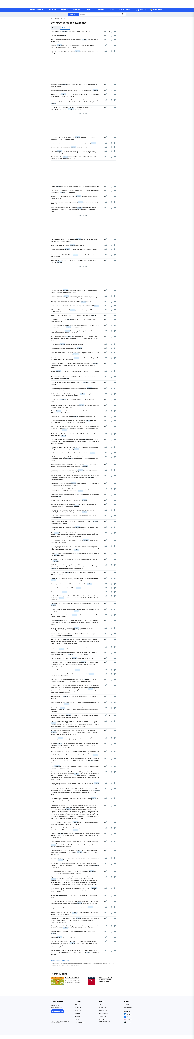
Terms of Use (102, 1016)
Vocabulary (78, 1016)
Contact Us (127, 1004)
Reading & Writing (80, 1022)
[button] (141, 9)
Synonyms (55, 28)
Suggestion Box (128, 1007)
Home (52, 18)
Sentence (57, 18)
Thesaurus (78, 1007)
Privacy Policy (103, 1007)
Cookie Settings (103, 1013)
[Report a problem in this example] (115, 32)
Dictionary (77, 1004)
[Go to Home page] (36, 9)
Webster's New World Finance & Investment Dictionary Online (105, 979)
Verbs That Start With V (72, 978)
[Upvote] (106, 32)
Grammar (77, 1013)
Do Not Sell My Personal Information (104, 1020)
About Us (101, 1004)
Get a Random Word (57, 1011)
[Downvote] (111, 32)
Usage (77, 1019)
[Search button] (123, 14)
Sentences (72, 14)
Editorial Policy (103, 1010)
